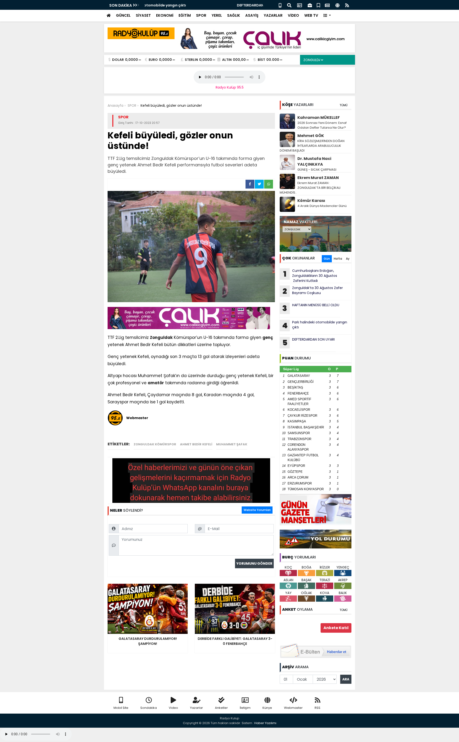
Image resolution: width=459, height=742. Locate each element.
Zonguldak (161, 337)
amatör (156, 383)
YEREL (217, 15)
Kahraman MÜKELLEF (318, 117)
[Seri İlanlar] (318, 5)
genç (267, 337)
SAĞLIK (233, 15)
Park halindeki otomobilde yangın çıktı (314, 325)
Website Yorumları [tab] (257, 510)
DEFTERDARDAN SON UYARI (167, 5)
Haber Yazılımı (265, 723)
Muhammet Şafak (231, 444)
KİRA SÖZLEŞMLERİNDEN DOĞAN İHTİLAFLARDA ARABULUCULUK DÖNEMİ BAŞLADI (312, 146)
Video (173, 707)
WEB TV (311, 15)
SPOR (201, 15)
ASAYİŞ (251, 15)
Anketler (221, 707)
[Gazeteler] (327, 5)
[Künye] (337, 5)
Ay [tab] (348, 259)
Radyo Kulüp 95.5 (230, 87)
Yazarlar (196, 707)
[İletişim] (299, 5)
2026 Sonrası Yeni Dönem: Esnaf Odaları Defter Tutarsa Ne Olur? (322, 125)
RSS (317, 707)
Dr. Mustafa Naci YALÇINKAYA (314, 161)
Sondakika (148, 707)
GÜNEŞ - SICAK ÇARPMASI (316, 169)
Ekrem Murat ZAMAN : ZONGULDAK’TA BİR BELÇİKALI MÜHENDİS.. (310, 188)
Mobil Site (121, 707)
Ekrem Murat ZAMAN (318, 177)
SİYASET (143, 15)
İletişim (245, 707)
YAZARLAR (273, 15)
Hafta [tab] (338, 259)
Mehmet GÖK (310, 135)
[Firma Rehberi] (309, 5)
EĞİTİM (185, 15)
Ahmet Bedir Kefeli (196, 444)
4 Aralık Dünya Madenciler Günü (322, 206)
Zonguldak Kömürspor (155, 444)
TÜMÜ (343, 105)
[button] (327, 15)
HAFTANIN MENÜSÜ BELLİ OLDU (310, 308)
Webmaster (293, 707)
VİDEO (293, 15)
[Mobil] (280, 5)
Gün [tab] (327, 259)
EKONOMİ (164, 15)
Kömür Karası (311, 200)
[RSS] (347, 5)
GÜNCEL (123, 15)
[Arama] (289, 5)
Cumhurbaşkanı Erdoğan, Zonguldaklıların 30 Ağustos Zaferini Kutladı (310, 275)
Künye (267, 707)
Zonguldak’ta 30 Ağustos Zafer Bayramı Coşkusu (313, 290)
